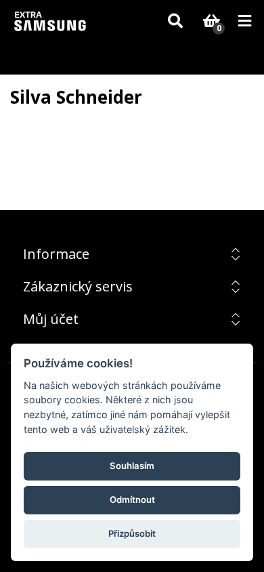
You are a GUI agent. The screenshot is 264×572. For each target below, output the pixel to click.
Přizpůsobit (132, 533)
